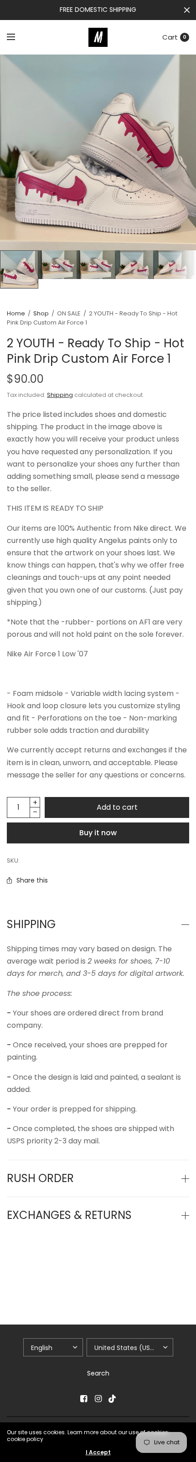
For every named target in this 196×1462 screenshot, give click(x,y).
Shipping (60, 395)
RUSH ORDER (40, 1178)
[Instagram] (98, 1399)
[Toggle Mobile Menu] (17, 37)
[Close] (187, 10)
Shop (41, 313)
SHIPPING (31, 924)
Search (98, 1373)
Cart (170, 37)
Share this (32, 880)
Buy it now (98, 832)
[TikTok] (112, 1399)
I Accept (98, 1452)
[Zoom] (98, 152)
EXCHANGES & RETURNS (69, 1215)
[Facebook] (83, 1399)
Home (16, 313)
